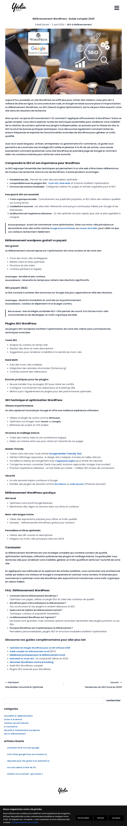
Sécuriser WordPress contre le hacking (31, 662)
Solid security (77, 484)
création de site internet (16, 723)
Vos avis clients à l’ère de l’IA (21, 767)
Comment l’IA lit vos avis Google (23, 747)
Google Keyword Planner (62, 228)
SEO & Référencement (79, 24)
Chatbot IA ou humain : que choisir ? (25, 774)
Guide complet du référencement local (30, 651)
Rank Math (65, 183)
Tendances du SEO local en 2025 (103, 685)
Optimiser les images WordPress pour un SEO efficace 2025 (40, 647)
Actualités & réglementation (18, 715)
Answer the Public (88, 228)
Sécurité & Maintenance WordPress (22, 730)
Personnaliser (83, 818)
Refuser (100, 818)
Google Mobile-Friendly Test (65, 453)
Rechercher (113, 700)
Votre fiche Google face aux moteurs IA (27, 754)
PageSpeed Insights (65, 460)
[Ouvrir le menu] (117, 7)
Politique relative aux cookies (24, 822)
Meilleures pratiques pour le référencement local (37, 654)
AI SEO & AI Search (13, 719)
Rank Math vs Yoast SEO (22, 658)
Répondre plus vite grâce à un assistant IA (28, 760)
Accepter (116, 818)
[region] (63, 816)
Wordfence (60, 484)
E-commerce (10, 726)
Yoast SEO (53, 183)
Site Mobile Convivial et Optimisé (24, 685)
